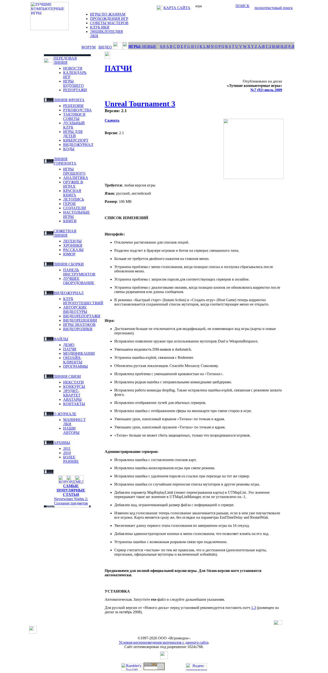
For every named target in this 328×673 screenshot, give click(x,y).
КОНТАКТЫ (74, 404)
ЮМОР (69, 254)
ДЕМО (68, 345)
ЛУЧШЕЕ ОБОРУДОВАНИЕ (78, 280)
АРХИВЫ (62, 443)
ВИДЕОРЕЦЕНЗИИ (80, 320)
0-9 (162, 46)
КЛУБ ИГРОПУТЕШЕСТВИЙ (83, 301)
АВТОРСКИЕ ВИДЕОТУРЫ (75, 309)
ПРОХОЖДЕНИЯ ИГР (109, 19)
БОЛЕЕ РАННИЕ (71, 459)
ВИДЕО (105, 47)
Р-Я (291, 46)
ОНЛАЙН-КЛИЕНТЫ (72, 360)
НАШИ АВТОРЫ (71, 430)
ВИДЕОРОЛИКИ (77, 329)
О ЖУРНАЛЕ (65, 414)
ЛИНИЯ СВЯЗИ (67, 376)
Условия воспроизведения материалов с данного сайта (163, 642)
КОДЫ (68, 149)
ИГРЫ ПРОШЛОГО (74, 171)
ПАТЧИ (69, 349)
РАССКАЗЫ (73, 250)
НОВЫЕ (149, 46)
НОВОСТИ (72, 68)
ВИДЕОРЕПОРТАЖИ (81, 316)
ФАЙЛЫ (61, 339)
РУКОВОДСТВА (77, 110)
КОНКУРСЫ (74, 387)
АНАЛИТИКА (75, 178)
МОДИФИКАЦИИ (79, 353)
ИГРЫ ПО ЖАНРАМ (107, 14)
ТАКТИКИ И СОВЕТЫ (74, 116)
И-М (275, 46)
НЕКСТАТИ (73, 382)
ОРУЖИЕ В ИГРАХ (73, 184)
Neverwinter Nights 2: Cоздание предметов (71, 501)
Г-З (268, 46)
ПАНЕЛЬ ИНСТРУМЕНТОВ (79, 272)
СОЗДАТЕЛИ (74, 208)
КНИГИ (70, 221)
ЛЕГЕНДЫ (72, 241)
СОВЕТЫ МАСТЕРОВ (109, 23)
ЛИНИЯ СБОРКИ (69, 264)
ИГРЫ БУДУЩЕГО (73, 83)
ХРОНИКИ (72, 245)
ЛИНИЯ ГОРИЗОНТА (65, 161)
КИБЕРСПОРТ (75, 140)
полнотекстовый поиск (274, 8)
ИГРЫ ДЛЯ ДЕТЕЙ (73, 134)
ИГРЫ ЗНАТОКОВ (79, 325)
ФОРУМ (88, 47)
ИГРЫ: (134, 46)
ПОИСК (242, 6)
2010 (67, 453)
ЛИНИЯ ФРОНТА (69, 100)
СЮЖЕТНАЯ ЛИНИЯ (65, 233)
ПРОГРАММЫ (75, 366)
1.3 (253, 608)
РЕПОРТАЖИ (75, 90)
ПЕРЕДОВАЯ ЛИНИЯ (65, 60)
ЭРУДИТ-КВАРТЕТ (71, 393)
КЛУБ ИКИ (99, 27)
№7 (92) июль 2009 (266, 90)
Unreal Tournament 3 (140, 103)
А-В (261, 46)
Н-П (283, 46)
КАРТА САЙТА (177, 8)
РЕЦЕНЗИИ (73, 106)
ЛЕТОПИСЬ (73, 199)
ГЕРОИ (69, 204)
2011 (67, 448)
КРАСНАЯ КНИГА (72, 193)
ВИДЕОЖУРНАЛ (78, 145)
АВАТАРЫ (72, 399)
